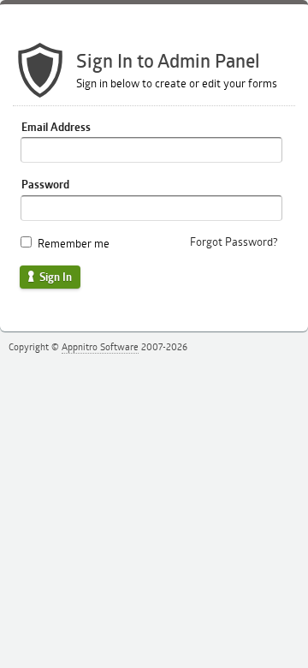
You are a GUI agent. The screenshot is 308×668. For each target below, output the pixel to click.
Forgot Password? (234, 241)
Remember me (74, 243)
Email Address (56, 126)
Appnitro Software (100, 346)
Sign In (54, 276)
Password (45, 184)
